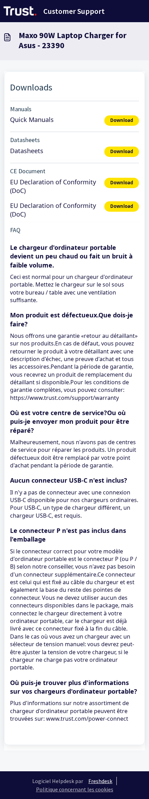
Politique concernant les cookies (74, 789)
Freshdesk (100, 781)
